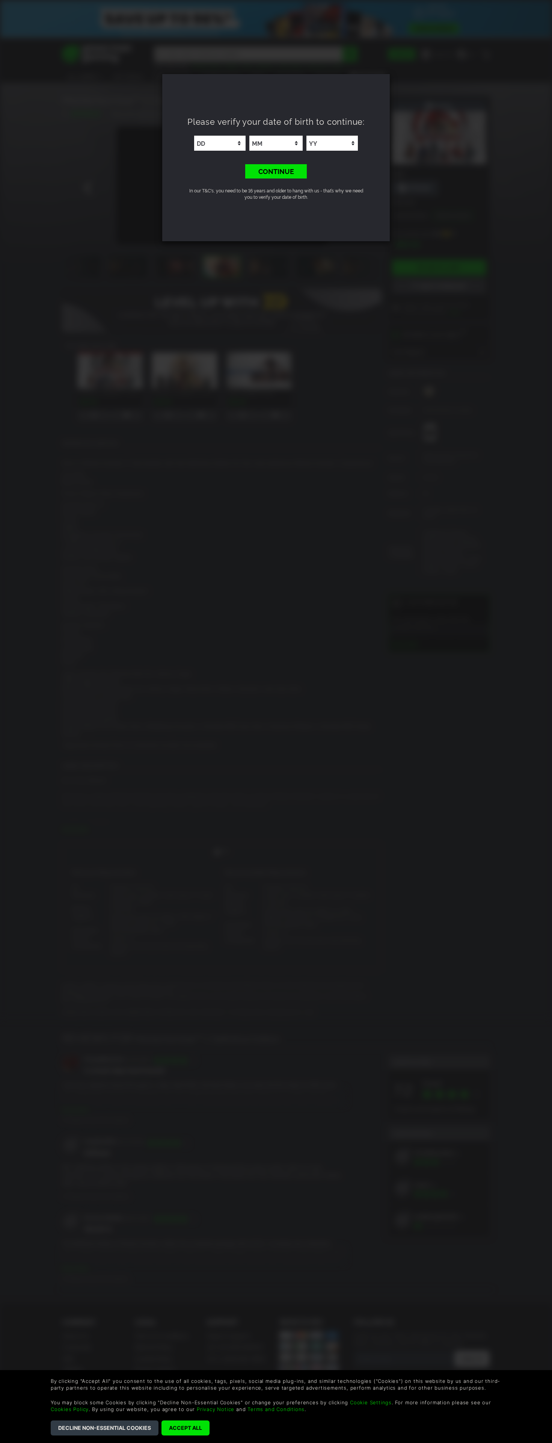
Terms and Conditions (276, 1409)
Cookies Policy (70, 1409)
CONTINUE (276, 170)
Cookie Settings (371, 1402)
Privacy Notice (215, 1409)
